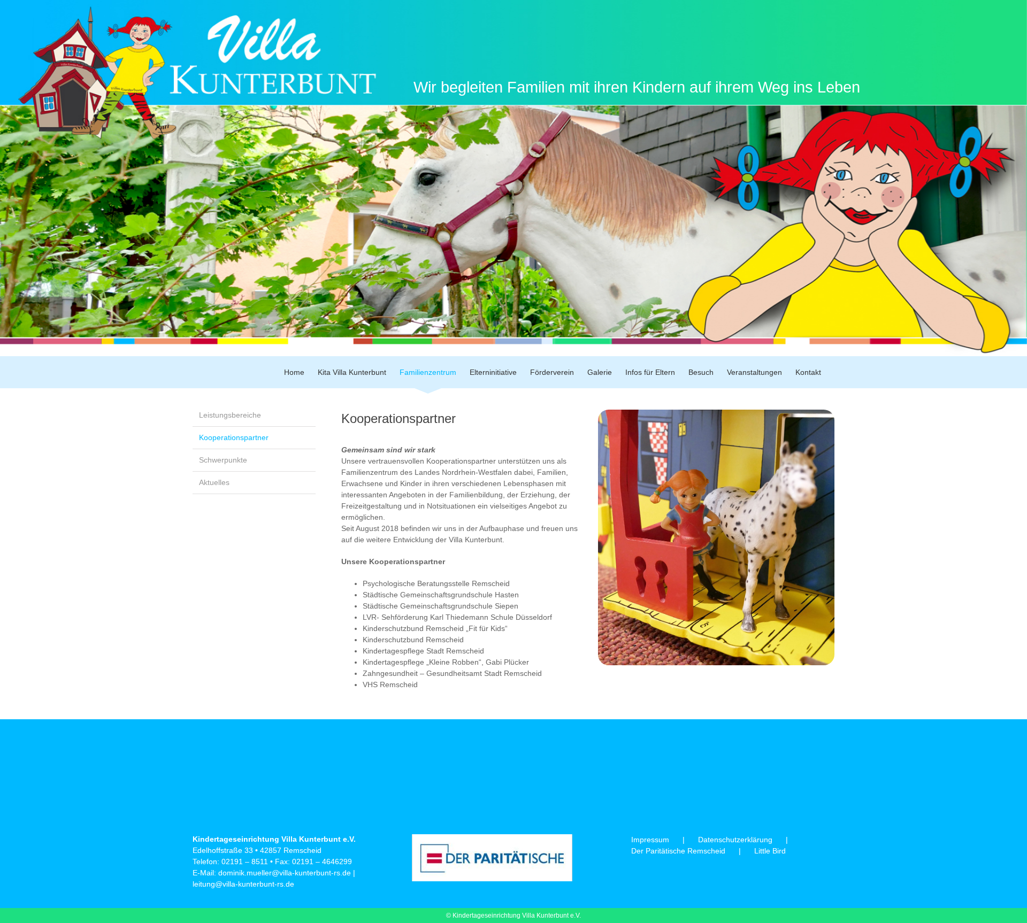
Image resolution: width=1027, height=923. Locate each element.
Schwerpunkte (223, 460)
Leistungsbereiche (230, 415)
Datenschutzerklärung (735, 839)
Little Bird (770, 851)
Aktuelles (214, 482)
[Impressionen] (716, 413)
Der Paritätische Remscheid (678, 851)
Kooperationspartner (234, 437)
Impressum (650, 839)
